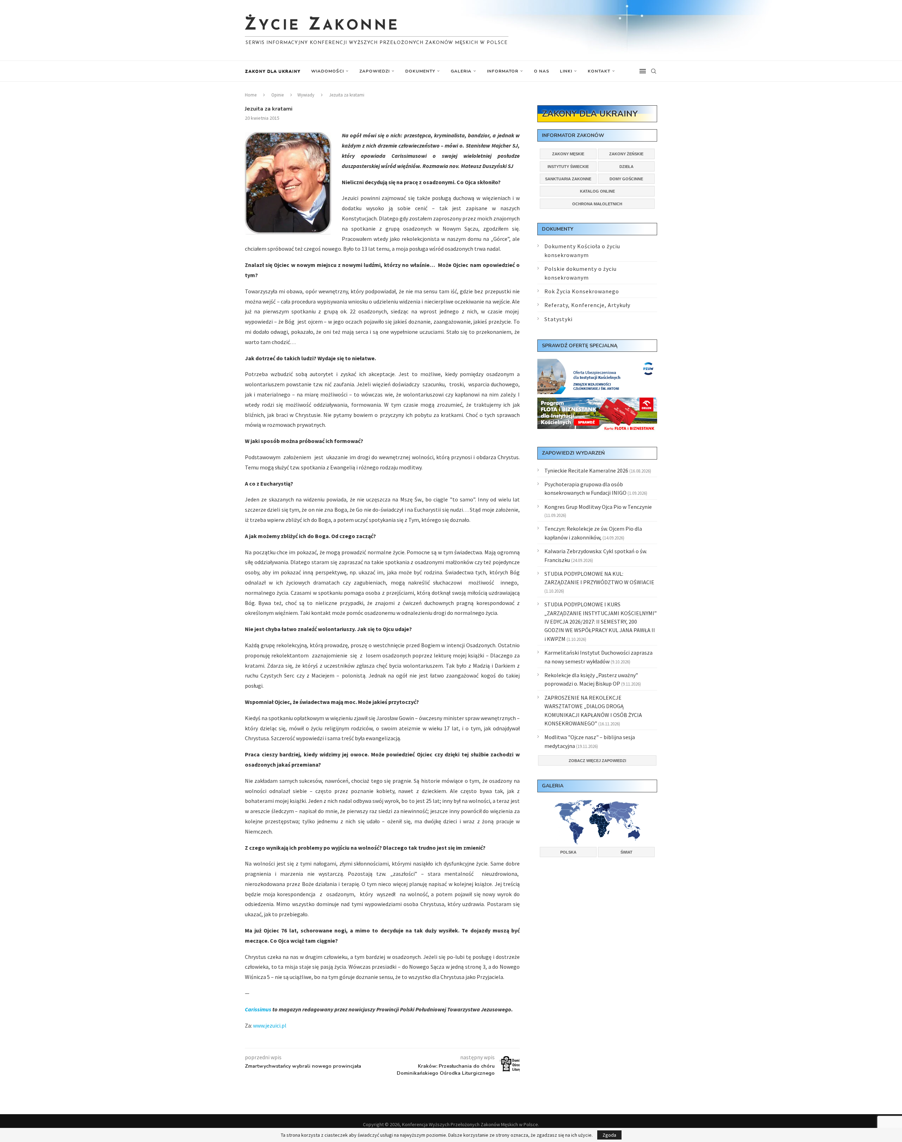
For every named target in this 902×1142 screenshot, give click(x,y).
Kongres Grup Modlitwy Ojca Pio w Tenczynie (598, 506)
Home (251, 95)
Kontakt (599, 71)
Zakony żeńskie (626, 154)
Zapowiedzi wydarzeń (573, 453)
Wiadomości (327, 71)
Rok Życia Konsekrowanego (581, 291)
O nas (541, 71)
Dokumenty (420, 71)
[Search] (653, 71)
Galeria (461, 71)
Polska (568, 852)
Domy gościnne (626, 179)
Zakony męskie (568, 154)
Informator (502, 71)
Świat (626, 852)
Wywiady (305, 95)
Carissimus (258, 1009)
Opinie (277, 95)
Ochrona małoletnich (597, 204)
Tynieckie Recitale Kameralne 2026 (586, 470)
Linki (566, 71)
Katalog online (597, 191)
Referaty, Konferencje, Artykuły (587, 304)
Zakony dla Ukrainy (273, 71)
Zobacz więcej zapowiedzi (597, 761)
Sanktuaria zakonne (568, 179)
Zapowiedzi (374, 71)
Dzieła (626, 166)
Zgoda (609, 1135)
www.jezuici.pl (269, 1025)
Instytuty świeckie (568, 166)
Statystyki (558, 319)
